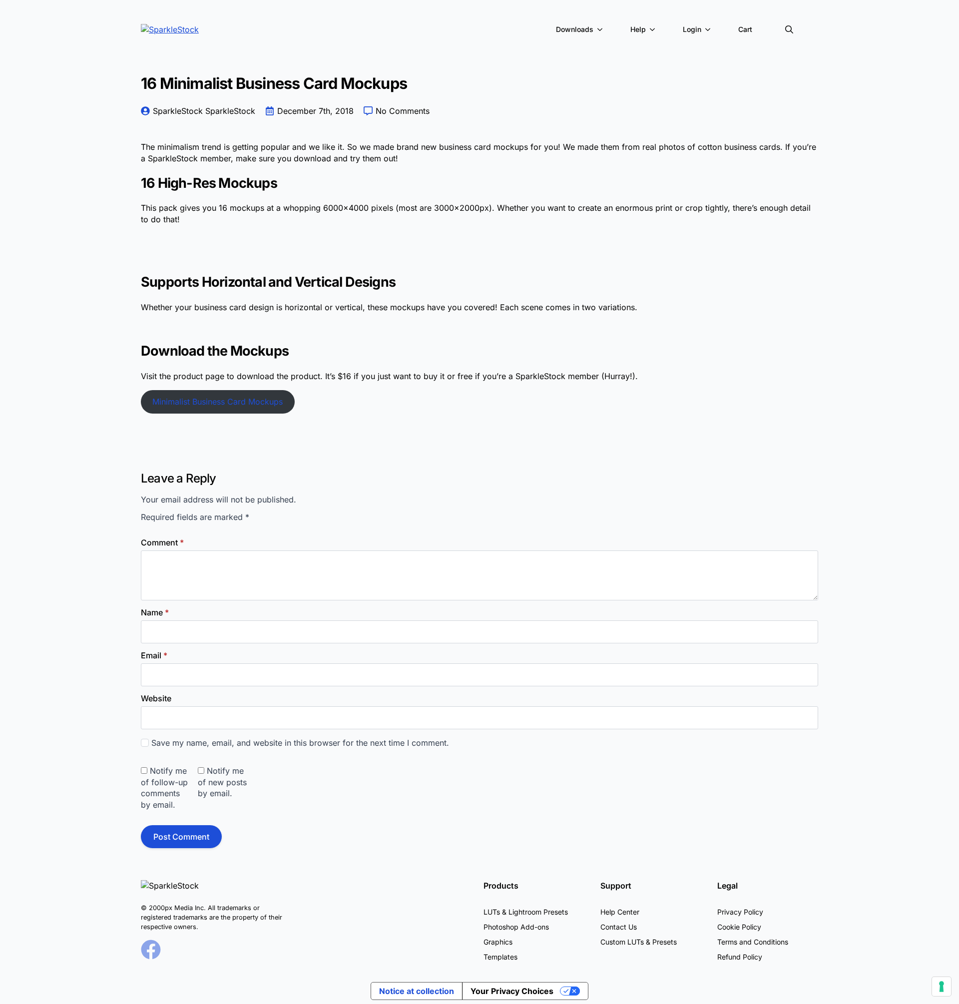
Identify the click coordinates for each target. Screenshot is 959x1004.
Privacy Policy (740, 912)
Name (155, 612)
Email (154, 655)
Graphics (497, 942)
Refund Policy (739, 957)
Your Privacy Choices (512, 991)
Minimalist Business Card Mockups (217, 402)
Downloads (574, 29)
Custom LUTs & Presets (638, 942)
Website (156, 698)
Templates (500, 957)
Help (638, 29)
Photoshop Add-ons (516, 927)
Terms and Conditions (752, 942)
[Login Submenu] (709, 29)
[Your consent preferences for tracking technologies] (941, 986)
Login (692, 29)
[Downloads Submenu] (601, 29)
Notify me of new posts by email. (222, 782)
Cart (745, 29)
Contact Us (618, 927)
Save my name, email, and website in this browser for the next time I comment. (300, 743)
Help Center (619, 912)
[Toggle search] (789, 29)
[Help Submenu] (654, 29)
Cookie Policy (739, 927)
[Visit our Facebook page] (151, 950)
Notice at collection (416, 991)
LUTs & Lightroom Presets (525, 912)
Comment (162, 542)
